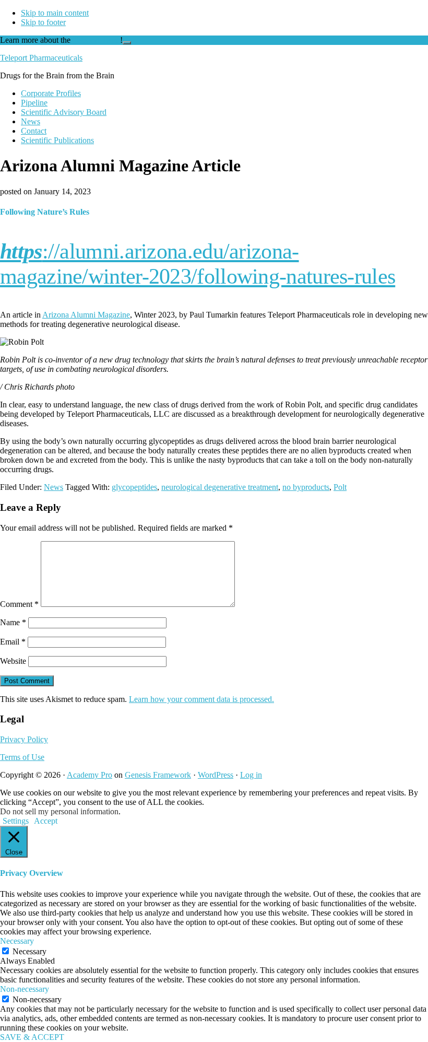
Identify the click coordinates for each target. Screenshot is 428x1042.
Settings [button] (16, 820)
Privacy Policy (24, 739)
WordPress (215, 774)
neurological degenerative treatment (219, 487)
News (53, 487)
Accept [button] (45, 820)
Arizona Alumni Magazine (86, 314)
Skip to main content (55, 12)
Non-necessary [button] (24, 989)
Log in (251, 774)
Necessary (29, 951)
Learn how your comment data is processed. (201, 699)
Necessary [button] (17, 940)
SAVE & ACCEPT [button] (32, 1037)
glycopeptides (134, 487)
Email (13, 641)
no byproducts (305, 487)
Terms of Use (22, 757)
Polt (340, 487)
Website (13, 661)
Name (13, 622)
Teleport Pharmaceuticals (41, 57)
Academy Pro (89, 774)
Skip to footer (43, 22)
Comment (19, 604)
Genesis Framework (158, 774)
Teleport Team (96, 40)
